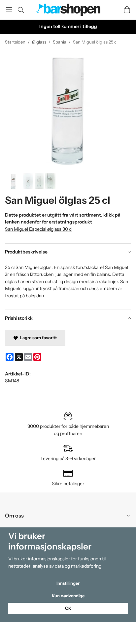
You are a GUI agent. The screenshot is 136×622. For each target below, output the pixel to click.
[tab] (68, 252)
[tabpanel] (68, 285)
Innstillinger (68, 583)
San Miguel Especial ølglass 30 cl (38, 229)
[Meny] (9, 9)
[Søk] (20, 10)
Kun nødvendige (68, 595)
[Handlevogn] (127, 9)
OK (68, 608)
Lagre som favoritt (37, 337)
